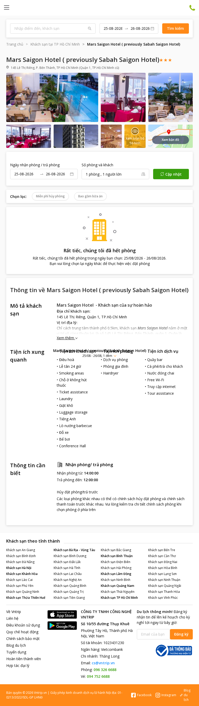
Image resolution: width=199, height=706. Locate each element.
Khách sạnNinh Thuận (164, 580)
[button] (99, 353)
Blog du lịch (16, 645)
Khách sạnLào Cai (19, 580)
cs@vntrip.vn (103, 662)
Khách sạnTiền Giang (69, 597)
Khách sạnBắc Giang (116, 550)
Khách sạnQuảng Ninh (22, 591)
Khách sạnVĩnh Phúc (163, 597)
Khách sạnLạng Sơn (162, 574)
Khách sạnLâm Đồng (116, 574)
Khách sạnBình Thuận (117, 556)
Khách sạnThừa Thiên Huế (25, 597)
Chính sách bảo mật (23, 638)
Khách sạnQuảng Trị (69, 591)
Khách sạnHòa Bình (162, 568)
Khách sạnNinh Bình (115, 580)
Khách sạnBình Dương (70, 556)
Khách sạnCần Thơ (162, 556)
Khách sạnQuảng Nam (117, 585)
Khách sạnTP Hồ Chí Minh (119, 597)
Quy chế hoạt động (22, 631)
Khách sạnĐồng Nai (162, 562)
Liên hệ (12, 618)
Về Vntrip (13, 611)
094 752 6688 (98, 676)
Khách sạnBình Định (21, 556)
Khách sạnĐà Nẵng (20, 562)
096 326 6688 (105, 669)
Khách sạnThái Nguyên (117, 591)
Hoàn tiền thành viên (23, 658)
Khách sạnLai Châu (68, 574)
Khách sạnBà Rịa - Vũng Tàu (74, 550)
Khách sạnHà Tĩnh (67, 568)
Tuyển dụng (16, 652)
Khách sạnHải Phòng (116, 568)
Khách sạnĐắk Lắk (67, 562)
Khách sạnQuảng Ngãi (164, 585)
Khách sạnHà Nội (18, 568)
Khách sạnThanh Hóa (164, 591)
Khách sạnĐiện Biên (115, 562)
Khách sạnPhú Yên (19, 585)
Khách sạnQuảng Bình (70, 585)
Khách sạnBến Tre (161, 550)
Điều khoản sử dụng (23, 625)
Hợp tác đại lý (17, 665)
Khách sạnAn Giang (20, 550)
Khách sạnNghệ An (68, 580)
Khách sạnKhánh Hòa (22, 574)
